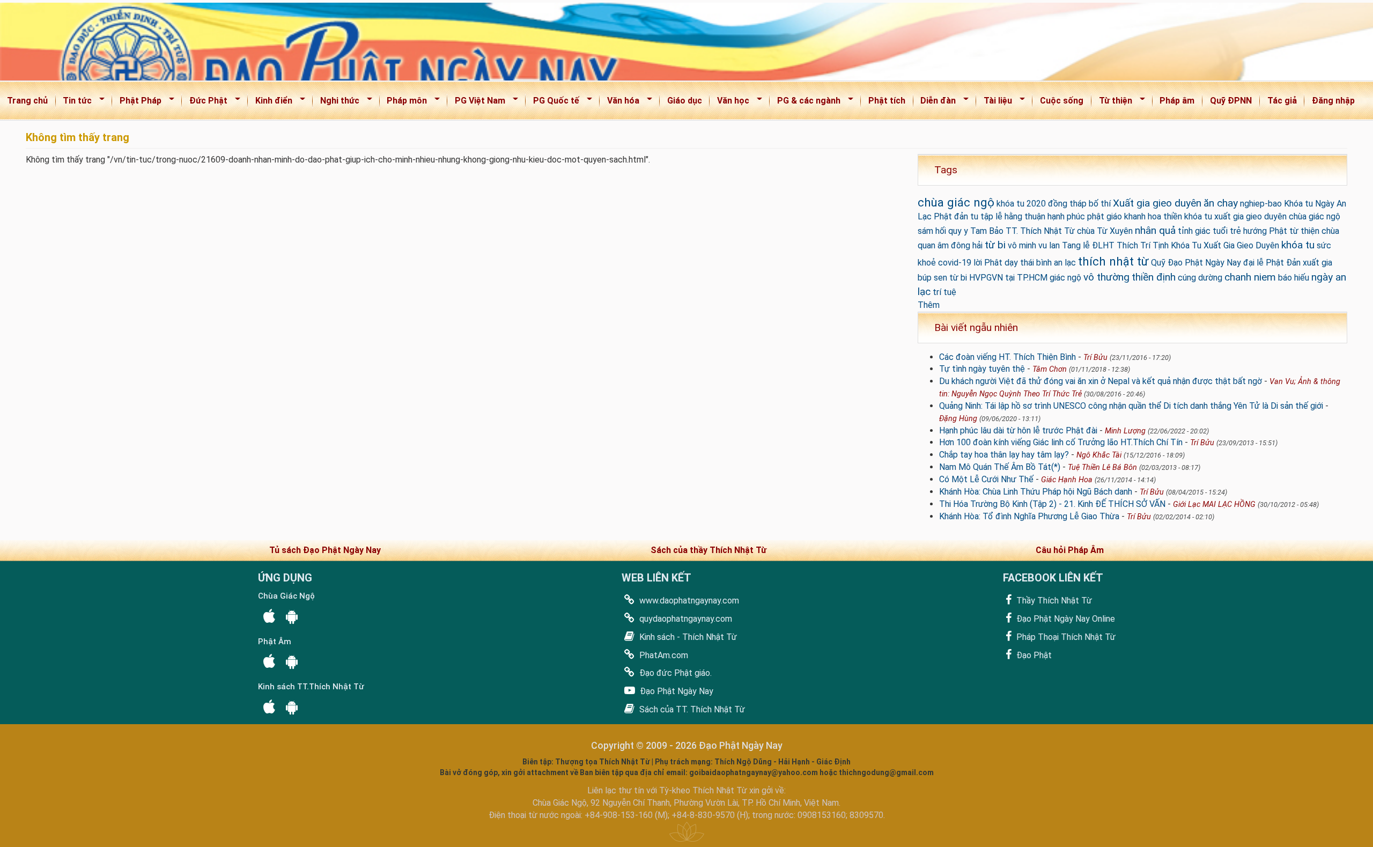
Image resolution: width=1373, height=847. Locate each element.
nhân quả (1155, 230)
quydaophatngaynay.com (684, 619)
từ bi (995, 245)
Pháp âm (1177, 100)
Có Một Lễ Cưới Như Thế (986, 479)
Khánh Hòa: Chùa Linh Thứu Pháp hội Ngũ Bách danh (1035, 492)
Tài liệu (994, 102)
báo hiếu (1293, 277)
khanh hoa (1142, 216)
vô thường (1106, 277)
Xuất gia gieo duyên (1157, 203)
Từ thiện (1112, 102)
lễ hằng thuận (1020, 216)
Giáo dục (684, 100)
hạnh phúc (1066, 216)
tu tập (981, 216)
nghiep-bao (1261, 203)
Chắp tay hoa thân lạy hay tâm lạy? (1004, 455)
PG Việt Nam (476, 102)
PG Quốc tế (552, 102)
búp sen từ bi (942, 277)
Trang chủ (27, 100)
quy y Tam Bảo (975, 231)
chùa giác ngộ (956, 202)
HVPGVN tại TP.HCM (1008, 277)
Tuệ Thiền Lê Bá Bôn (1102, 467)
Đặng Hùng (958, 418)
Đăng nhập (1333, 100)
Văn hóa (619, 102)
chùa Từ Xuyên (1105, 231)
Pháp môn (403, 102)
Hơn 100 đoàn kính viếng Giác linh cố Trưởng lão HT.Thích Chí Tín (1061, 442)
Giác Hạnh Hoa (1067, 479)
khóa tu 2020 (1021, 203)
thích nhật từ (1113, 261)
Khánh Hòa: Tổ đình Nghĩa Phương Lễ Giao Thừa (1029, 516)
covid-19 (954, 262)
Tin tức (74, 102)
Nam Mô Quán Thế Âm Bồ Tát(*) (999, 467)
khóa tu (1298, 245)
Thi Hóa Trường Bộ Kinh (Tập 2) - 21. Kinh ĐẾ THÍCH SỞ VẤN (1052, 504)
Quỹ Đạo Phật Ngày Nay (1196, 262)
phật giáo (1104, 216)
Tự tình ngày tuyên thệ (982, 369)
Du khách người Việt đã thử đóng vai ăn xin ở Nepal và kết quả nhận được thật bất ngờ (1100, 381)
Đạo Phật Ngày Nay (675, 691)
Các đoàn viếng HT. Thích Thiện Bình (1007, 357)
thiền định (1154, 277)
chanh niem (1250, 277)
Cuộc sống (1061, 100)
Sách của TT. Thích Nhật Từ (691, 709)
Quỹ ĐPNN (1231, 100)
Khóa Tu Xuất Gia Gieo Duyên (1225, 245)
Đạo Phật (1033, 655)
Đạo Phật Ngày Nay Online (1064, 619)
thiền (1172, 216)
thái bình (1036, 262)
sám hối (932, 231)
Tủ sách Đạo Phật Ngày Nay (325, 550)
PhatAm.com (662, 655)
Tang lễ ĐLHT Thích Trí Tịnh (1115, 245)
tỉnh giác (1194, 231)
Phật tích (886, 100)
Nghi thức (336, 102)
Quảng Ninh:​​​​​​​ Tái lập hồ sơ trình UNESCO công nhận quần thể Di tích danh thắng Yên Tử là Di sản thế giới (1131, 406)
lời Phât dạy (995, 262)
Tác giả (1282, 100)
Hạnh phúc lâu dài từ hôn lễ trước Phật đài (1018, 430)
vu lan (1049, 245)
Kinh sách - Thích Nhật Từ (687, 637)
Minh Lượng (1125, 431)
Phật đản (951, 216)
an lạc (1065, 262)
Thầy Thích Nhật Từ (1053, 600)
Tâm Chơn (1049, 369)
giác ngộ (1065, 277)
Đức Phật (204, 102)
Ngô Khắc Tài (1098, 455)
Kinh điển (270, 102)
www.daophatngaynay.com (688, 600)
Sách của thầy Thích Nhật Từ (708, 550)
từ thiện (1304, 231)
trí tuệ (944, 292)
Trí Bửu (1095, 357)
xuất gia (1317, 262)
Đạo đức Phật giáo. (674, 673)
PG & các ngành (805, 102)
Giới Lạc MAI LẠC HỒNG (1214, 504)
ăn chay (1221, 203)
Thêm (929, 305)
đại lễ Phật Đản (1272, 262)
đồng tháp (1067, 203)
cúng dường (1200, 277)
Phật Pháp (137, 102)
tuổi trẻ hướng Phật (1250, 231)
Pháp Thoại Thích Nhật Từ (1065, 637)
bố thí (1100, 203)
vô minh (1022, 245)
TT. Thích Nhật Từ (1040, 231)
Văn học (729, 102)
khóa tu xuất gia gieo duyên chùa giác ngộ (1262, 216)
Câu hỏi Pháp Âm (1070, 550)
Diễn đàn (935, 102)
